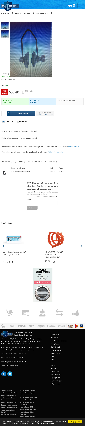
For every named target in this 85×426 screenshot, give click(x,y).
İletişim (53, 356)
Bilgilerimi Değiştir (56, 381)
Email (29, 199)
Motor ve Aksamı (22, 13)
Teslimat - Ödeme (56, 350)
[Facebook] (3, 374)
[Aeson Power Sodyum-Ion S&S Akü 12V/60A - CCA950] (14, 239)
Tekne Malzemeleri (56, 152)
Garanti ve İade (55, 335)
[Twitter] (10, 374)
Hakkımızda (54, 338)
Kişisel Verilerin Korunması (59, 341)
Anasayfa (5, 13)
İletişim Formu (55, 384)
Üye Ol (53, 365)
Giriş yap (53, 368)
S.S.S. (52, 359)
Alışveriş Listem (56, 378)
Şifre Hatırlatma (56, 375)
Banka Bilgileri (55, 353)
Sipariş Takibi (55, 344)
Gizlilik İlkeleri (55, 347)
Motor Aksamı (42, 13)
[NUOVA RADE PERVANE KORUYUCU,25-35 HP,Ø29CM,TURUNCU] (55, 239)
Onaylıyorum (75, 421)
